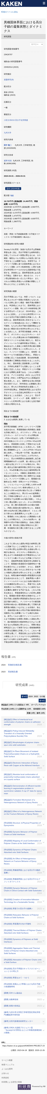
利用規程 (5, 1078)
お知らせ (5, 1073)
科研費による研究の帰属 (12, 1082)
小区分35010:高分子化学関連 (16, 120)
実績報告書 (13, 672)
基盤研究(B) (9, 80)
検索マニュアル (8, 1065)
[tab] (25, 685)
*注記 (12, 195)
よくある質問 (7, 1069)
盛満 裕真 (8, 161)
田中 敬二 (8, 145)
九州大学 (7, 133)
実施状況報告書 (15, 665)
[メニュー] (44, 3)
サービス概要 (7, 1060)
